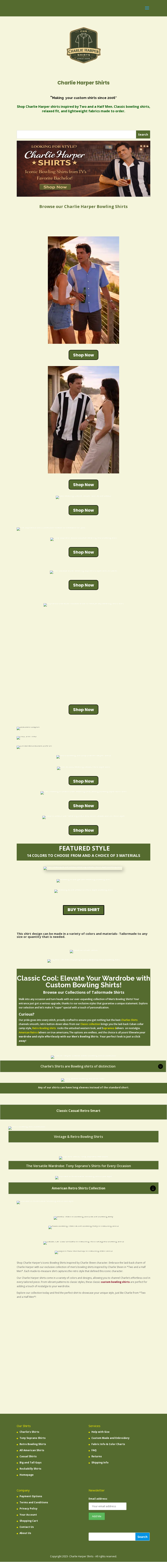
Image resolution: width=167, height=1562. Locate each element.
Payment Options (31, 1496)
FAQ (94, 1450)
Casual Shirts (28, 1456)
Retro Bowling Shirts (33, 1444)
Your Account (28, 1514)
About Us (25, 1533)
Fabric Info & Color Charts (108, 1444)
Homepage (27, 1475)
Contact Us (27, 1527)
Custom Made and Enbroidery (110, 1438)
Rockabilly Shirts (30, 1468)
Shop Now (83, 355)
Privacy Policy (28, 1508)
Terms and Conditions (34, 1502)
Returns (96, 1456)
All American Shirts (32, 1450)
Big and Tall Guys (31, 1462)
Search (142, 1537)
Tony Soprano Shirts (33, 1438)
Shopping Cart (29, 1521)
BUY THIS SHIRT (84, 909)
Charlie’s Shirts (29, 1432)
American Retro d (29, 1032)
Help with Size (100, 1432)
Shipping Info (100, 1462)
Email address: (98, 1498)
